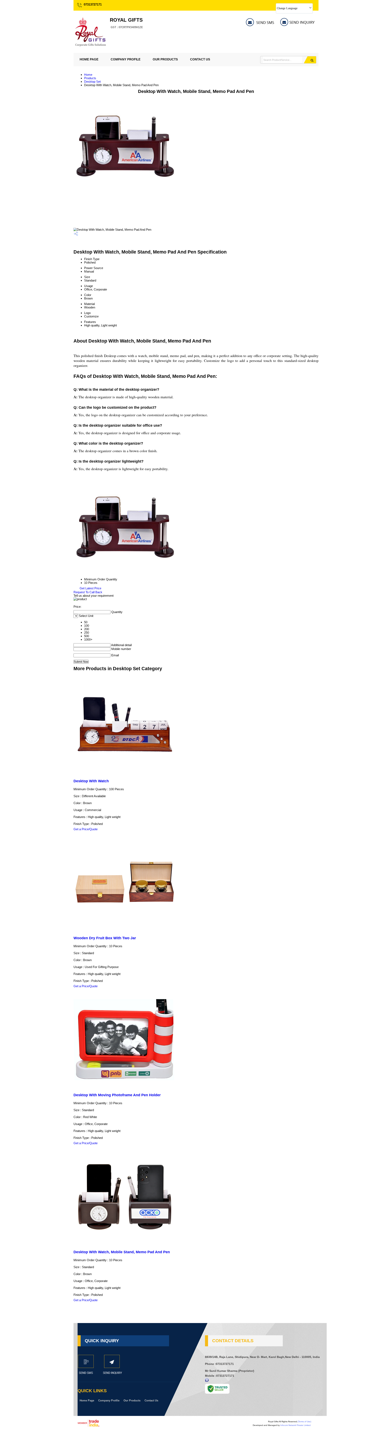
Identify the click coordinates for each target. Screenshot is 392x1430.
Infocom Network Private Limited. (295, 1425)
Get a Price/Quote (86, 829)
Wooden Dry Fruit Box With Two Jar (105, 938)
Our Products (165, 59)
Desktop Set (92, 81)
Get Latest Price (90, 588)
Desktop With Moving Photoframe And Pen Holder (117, 1095)
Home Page (89, 59)
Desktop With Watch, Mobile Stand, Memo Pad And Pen (122, 1252)
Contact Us (200, 59)
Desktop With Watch (91, 781)
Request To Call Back (88, 592)
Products (90, 78)
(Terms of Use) (304, 1421)
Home (88, 74)
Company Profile (125, 59)
